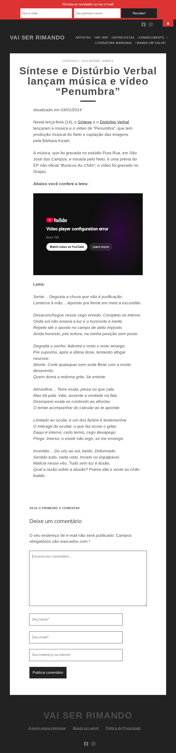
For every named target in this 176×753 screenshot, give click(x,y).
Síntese (85, 122)
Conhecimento (151, 37)
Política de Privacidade (123, 728)
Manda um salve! (151, 43)
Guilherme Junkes (97, 61)
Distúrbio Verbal (114, 122)
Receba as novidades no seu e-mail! (88, 4)
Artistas (83, 37)
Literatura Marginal (114, 43)
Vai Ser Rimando (37, 37)
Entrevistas (123, 37)
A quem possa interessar (47, 728)
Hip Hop (101, 37)
